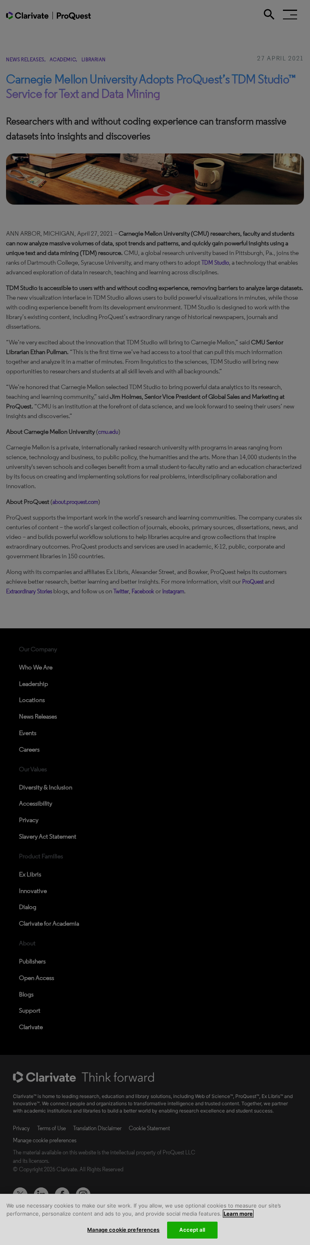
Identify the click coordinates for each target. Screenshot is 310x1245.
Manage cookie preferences (123, 1229)
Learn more (238, 1213)
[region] (155, 1219)
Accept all (192, 1229)
